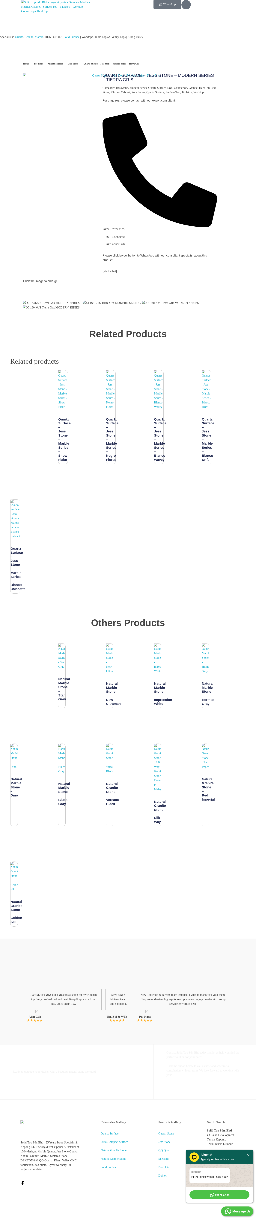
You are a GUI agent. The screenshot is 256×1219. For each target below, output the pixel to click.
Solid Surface (71, 37)
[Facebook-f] (22, 1183)
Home (26, 63)
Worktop (198, 92)
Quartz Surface (55, 63)
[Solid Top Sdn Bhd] (56, 15)
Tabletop (187, 92)
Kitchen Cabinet (120, 92)
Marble (39, 37)
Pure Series (138, 92)
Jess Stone (73, 63)
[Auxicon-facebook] (186, 4)
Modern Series (138, 87)
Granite (29, 37)
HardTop (204, 87)
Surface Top (173, 92)
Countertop (180, 87)
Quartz (19, 37)
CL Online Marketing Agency (167, 1214)
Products (38, 63)
